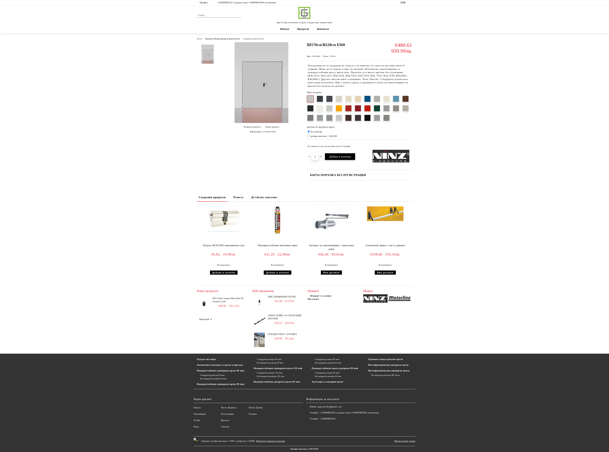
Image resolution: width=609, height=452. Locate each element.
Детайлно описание (264, 197)
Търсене (225, 427)
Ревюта (238, 197)
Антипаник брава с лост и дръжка (385, 245)
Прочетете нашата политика (270, 441)
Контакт (225, 420)
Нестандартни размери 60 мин (328, 363)
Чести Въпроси (228, 407)
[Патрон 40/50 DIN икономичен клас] (224, 219)
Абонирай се (205, 319)
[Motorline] (400, 299)
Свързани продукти (212, 197)
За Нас (197, 420)
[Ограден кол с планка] (259, 340)
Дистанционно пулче (282, 297)
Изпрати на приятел (252, 127)
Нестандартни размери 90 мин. (270, 363)
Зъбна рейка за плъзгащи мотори (284, 317)
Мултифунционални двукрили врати (388, 365)
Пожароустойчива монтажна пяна (277, 245)
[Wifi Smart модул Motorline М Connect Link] (204, 304)
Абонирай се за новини (320, 296)
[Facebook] (410, 2)
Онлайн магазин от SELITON (304, 449)
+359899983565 (327, 419)
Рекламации (200, 414)
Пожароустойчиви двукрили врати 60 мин (222, 39)
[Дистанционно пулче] (259, 302)
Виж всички (313, 299)
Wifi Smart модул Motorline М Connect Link (228, 300)
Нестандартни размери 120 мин (270, 376)
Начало (284, 29)
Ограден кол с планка (282, 334)
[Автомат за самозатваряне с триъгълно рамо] (331, 218)
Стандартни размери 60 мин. (253, 39)
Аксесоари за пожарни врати (327, 382)
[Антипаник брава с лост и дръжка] (385, 213)
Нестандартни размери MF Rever (385, 375)
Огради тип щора (206, 359)
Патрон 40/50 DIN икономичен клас (224, 245)
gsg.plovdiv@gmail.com (330, 407)
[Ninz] (375, 299)
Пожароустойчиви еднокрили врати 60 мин (220, 371)
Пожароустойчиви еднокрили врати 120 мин (278, 368)
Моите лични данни (404, 441)
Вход (196, 427)
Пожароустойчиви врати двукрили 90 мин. (335, 368)
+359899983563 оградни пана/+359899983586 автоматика (246, 2)
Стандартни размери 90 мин (269, 359)
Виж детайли (331, 272)
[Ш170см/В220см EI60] (261, 122)
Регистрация (227, 414)
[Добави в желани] (410, 146)
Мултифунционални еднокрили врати (389, 371)
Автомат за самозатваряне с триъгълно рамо (331, 247)
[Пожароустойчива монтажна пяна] (277, 220)
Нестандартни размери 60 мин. (213, 379)
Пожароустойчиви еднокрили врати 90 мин (220, 384)
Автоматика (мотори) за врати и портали (220, 365)
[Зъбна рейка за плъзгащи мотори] (259, 321)
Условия (252, 414)
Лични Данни (255, 407)
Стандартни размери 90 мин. (327, 373)
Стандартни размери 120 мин (269, 373)
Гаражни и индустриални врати (385, 359)
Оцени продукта (272, 127)
